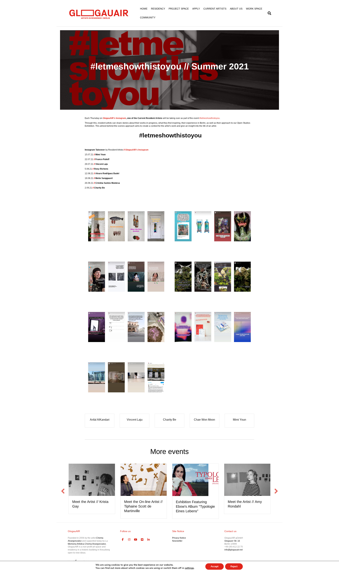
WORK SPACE (254, 8)
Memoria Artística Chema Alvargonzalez (87, 544)
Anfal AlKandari (99, 419)
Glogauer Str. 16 (232, 541)
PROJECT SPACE (179, 8)
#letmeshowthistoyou (170, 135)
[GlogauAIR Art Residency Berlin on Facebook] (123, 539)
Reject (233, 566)
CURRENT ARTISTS (214, 8)
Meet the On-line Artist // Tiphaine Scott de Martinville (143, 506)
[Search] (268, 13)
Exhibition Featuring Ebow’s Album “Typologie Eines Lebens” (195, 506)
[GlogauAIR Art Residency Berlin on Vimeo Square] (142, 539)
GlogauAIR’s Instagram (114, 118)
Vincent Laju (134, 419)
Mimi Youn (239, 419)
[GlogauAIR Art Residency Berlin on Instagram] (129, 539)
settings (189, 568)
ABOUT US (236, 8)
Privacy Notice (179, 538)
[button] (63, 491)
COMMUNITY (147, 17)
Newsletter (177, 541)
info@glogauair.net (233, 550)
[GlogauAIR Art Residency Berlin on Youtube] (136, 539)
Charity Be (169, 419)
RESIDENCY (158, 8)
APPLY (196, 8)
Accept (214, 566)
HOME (143, 8)
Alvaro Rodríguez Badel (107, 173)
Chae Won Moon (204, 419)
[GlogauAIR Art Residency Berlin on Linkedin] (148, 539)
